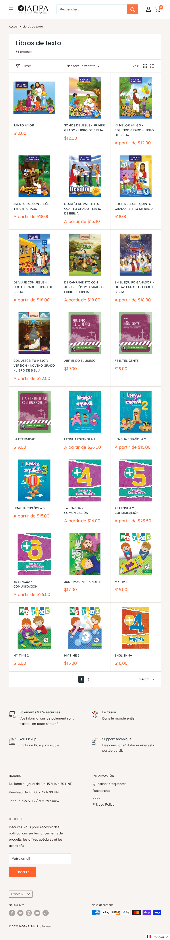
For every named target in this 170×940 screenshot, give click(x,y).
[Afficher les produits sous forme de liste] (152, 66)
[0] (157, 9)
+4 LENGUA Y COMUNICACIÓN (76, 510)
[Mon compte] (148, 9)
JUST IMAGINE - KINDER (82, 582)
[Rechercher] (132, 9)
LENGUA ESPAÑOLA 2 (130, 439)
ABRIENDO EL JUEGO (80, 361)
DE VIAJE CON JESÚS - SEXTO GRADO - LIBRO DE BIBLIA (33, 287)
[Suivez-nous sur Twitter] (20, 913)
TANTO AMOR (24, 125)
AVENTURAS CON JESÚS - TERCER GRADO (32, 206)
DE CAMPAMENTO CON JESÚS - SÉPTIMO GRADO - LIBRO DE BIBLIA (84, 287)
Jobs (96, 797)
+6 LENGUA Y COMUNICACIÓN (25, 584)
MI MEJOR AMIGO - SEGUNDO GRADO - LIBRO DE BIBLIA (134, 130)
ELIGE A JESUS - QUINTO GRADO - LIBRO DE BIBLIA (134, 206)
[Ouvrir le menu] (11, 9)
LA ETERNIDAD (24, 439)
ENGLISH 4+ (123, 655)
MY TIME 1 (122, 582)
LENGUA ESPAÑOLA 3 (29, 508)
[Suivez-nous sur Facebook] (12, 913)
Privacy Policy (103, 804)
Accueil (13, 26)
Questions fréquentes (109, 784)
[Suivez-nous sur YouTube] (37, 913)
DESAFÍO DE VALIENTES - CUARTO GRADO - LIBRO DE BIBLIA (82, 208)
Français (17, 894)
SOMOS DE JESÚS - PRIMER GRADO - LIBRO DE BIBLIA (84, 127)
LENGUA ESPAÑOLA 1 (79, 439)
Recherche (101, 791)
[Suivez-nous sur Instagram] (29, 913)
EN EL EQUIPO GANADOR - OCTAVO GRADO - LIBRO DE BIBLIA (135, 287)
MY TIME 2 (21, 655)
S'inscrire (22, 872)
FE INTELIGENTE (127, 361)
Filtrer (27, 66)
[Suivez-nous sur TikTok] (45, 913)
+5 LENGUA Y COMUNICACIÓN (127, 510)
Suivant (144, 679)
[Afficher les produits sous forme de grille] (145, 66)
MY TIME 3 (71, 655)
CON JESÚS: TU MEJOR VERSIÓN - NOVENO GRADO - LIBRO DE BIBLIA (34, 365)
